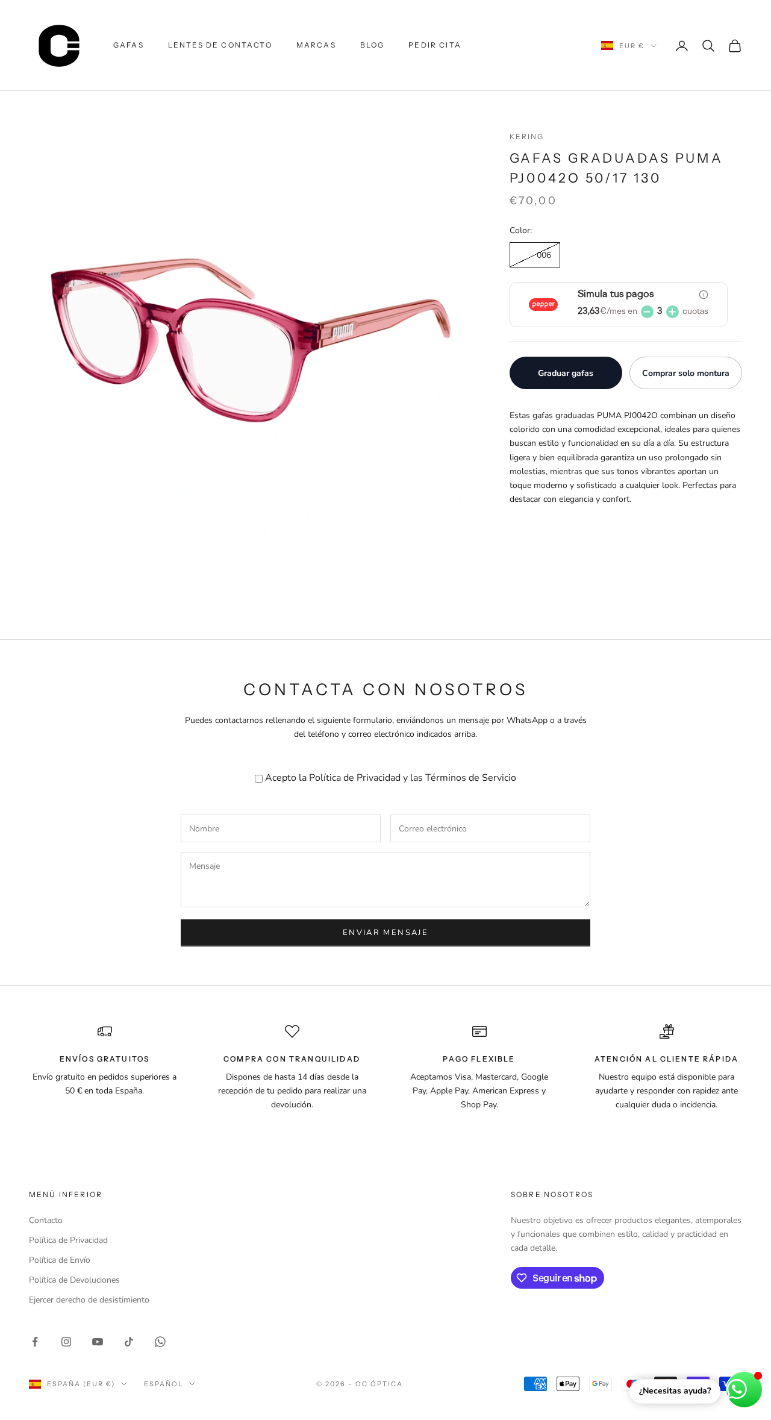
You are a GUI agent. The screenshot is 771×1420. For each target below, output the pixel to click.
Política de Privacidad (355, 777)
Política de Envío (59, 1260)
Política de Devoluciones (74, 1280)
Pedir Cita (434, 44)
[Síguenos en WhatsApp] (160, 1342)
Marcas (316, 44)
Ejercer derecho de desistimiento (89, 1300)
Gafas (128, 44)
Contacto (46, 1220)
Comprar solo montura (685, 373)
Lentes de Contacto (220, 44)
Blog (372, 44)
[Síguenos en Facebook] (35, 1342)
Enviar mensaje (385, 932)
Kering (527, 136)
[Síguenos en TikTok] (129, 1342)
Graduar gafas (565, 373)
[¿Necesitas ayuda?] (744, 1389)
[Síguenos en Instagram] (66, 1342)
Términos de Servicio (470, 777)
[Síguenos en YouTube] (98, 1342)
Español (163, 1384)
